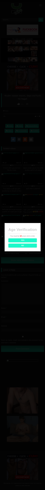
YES (22, 240)
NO (22, 245)
